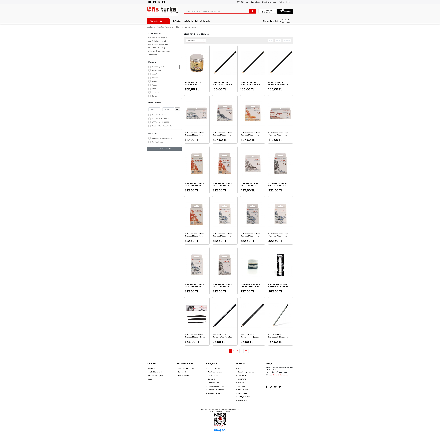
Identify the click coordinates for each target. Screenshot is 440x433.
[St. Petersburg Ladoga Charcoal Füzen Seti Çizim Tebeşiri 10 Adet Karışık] (197, 113)
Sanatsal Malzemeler (216, 390)
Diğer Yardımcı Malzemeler (159, 51)
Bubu (154, 88)
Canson (155, 96)
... (241, 351)
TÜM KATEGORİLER (156, 21)
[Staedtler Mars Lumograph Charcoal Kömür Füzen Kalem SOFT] (280, 315)
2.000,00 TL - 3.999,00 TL (161, 118)
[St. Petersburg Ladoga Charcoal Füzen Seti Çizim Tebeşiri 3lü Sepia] (280, 164)
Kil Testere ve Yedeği (156, 48)
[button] (285, 11)
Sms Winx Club (243, 400)
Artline (154, 81)
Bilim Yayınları (243, 390)
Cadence (155, 92)
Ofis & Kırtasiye (213, 375)
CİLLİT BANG (242, 375)
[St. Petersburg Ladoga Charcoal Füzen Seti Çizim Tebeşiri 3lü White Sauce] (253, 214)
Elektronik (211, 379)
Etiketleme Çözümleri (216, 386)
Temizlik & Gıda (213, 383)
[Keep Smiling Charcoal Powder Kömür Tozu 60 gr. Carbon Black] (253, 265)
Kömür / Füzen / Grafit (157, 41)
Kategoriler (211, 363)
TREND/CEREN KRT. (244, 397)
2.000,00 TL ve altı (159, 115)
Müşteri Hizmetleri (270, 21)
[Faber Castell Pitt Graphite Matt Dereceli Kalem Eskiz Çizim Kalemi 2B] (253, 63)
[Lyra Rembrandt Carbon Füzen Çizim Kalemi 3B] (253, 315)
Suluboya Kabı (154, 54)
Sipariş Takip (255, 2)
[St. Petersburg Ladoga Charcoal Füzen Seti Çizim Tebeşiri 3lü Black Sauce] (197, 265)
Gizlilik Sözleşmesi (155, 372)
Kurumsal (151, 363)
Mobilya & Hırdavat (215, 393)
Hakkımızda (152, 368)
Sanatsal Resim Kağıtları (157, 38)
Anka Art (155, 74)
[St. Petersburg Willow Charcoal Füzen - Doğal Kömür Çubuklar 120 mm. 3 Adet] (197, 315)
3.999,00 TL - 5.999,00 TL (161, 122)
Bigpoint (155, 85)
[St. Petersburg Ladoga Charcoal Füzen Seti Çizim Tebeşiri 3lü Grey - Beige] (225, 214)
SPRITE (240, 368)
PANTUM (241, 383)
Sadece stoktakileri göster (162, 138)
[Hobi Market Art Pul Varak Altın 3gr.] (197, 63)
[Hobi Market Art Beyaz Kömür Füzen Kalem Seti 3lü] (280, 265)
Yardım (281, 2)
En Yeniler (177, 21)
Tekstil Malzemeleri (215, 372)
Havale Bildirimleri (184, 375)
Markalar (240, 363)
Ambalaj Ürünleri (214, 368)
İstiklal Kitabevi (243, 393)
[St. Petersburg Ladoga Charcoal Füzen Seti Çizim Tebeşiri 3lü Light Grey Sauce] (280, 214)
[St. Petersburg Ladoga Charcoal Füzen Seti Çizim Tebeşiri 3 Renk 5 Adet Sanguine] (253, 113)
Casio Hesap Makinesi (246, 372)
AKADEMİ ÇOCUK (158, 66)
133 (246, 351)
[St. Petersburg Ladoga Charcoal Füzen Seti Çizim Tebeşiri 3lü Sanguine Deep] (225, 164)
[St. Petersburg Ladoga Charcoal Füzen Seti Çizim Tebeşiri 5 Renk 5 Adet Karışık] (225, 113)
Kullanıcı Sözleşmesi (155, 375)
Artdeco (155, 77)
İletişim (288, 2)
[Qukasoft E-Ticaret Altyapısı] (220, 430)
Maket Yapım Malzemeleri (158, 44)
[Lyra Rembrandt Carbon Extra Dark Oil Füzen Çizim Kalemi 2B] (225, 315)
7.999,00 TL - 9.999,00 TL (162, 126)
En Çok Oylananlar (202, 21)
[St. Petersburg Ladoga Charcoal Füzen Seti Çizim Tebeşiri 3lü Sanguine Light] (197, 164)
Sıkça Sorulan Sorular (269, 2)
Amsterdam (156, 70)
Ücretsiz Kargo (157, 142)
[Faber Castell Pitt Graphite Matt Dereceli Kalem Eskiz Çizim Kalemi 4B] (225, 63)
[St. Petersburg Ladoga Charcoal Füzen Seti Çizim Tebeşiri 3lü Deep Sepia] (225, 265)
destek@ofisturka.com (281, 375)
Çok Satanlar (187, 21)
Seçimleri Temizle (164, 149)
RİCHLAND (241, 386)
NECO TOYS (242, 379)
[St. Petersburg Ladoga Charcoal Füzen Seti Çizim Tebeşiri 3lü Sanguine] (197, 214)
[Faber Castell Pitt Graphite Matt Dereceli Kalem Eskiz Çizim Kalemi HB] (280, 63)
